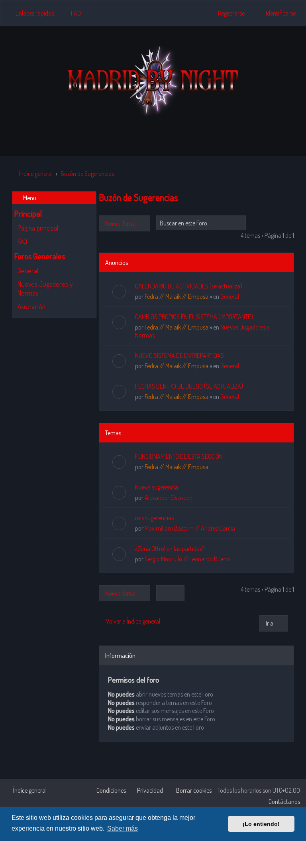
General (28, 270)
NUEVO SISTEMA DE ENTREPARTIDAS (179, 355)
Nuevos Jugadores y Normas (45, 288)
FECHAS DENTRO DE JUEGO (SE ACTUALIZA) (189, 386)
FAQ (22, 241)
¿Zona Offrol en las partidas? (169, 549)
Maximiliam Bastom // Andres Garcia (190, 528)
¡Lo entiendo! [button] (261, 824)
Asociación (31, 306)
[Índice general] (153, 81)
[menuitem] (72, 13)
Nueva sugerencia (156, 487)
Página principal (38, 227)
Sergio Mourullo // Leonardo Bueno (187, 559)
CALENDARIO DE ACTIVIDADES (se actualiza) (188, 286)
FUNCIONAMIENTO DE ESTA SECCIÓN (179, 456)
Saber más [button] (122, 828)
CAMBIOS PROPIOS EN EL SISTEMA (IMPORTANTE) (194, 317)
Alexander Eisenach (168, 497)
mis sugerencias (154, 518)
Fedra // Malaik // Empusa (176, 296)
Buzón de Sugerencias (138, 197)
